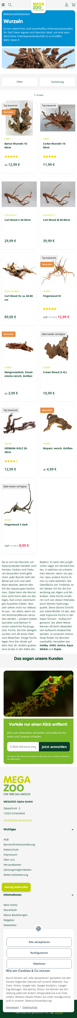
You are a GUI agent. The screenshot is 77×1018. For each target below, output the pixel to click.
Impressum (12, 1007)
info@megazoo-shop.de (18, 820)
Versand (59, 1012)
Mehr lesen (11, 40)
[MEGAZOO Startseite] (38, 6)
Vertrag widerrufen (16, 887)
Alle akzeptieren (39, 942)
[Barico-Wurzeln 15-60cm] (19, 118)
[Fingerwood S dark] (19, 498)
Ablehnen (39, 963)
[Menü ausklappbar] (3, 4)
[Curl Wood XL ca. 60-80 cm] (19, 270)
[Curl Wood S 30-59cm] (19, 194)
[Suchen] (9, 4)
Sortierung (57, 81)
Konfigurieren (39, 953)
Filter (20, 81)
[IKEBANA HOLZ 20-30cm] (19, 422)
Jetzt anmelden (54, 747)
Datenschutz (30, 1007)
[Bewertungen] (11, 156)
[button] (66, 4)
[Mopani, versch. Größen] (57, 422)
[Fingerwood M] (57, 270)
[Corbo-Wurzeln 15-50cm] (57, 118)
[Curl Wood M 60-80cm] (57, 194)
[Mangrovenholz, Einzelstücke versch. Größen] (19, 346)
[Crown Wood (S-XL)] (57, 346)
